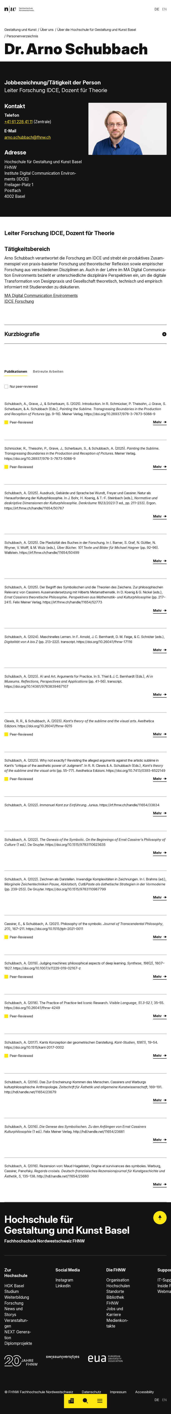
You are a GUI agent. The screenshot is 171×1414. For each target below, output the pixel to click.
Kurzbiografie (22, 334)
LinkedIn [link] (62, 1286)
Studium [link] (11, 1291)
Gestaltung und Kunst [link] (20, 30)
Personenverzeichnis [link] (22, 36)
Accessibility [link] (144, 1392)
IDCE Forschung (19, 301)
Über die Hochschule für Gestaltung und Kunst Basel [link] (96, 30)
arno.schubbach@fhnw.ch (27, 137)
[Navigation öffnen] (100, 1401)
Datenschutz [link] (91, 1392)
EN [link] (164, 9)
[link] (19, 9)
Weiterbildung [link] (16, 1297)
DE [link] (157, 9)
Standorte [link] (115, 1291)
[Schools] (71, 1401)
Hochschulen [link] (118, 1286)
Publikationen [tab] (15, 371)
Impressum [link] (118, 1392)
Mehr (157, 422)
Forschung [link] (13, 1303)
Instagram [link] (64, 1280)
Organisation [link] (117, 1280)
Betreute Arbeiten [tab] (48, 371)
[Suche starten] (85, 1401)
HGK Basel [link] (14, 1286)
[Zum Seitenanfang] (160, 1217)
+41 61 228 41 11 (18, 121)
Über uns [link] (47, 30)
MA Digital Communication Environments (41, 295)
